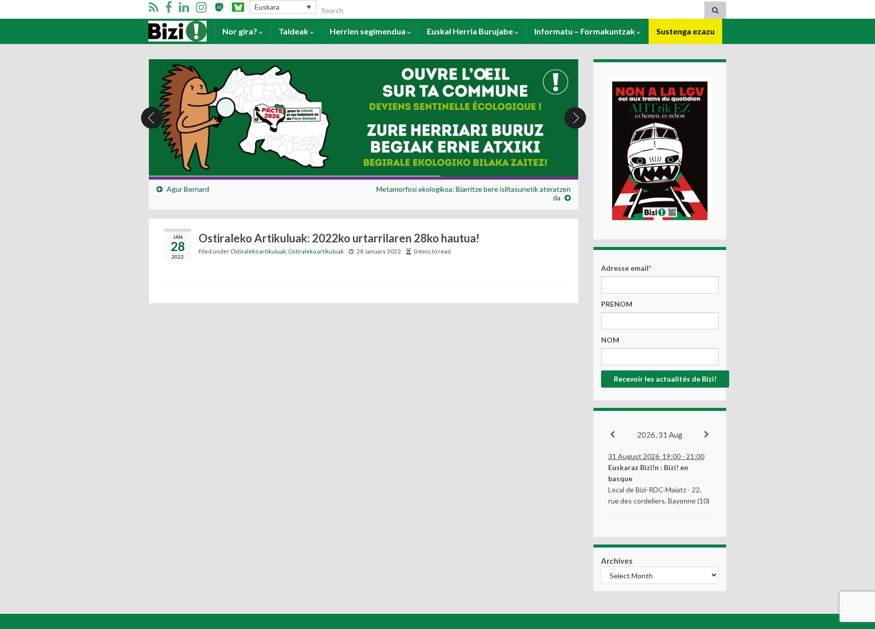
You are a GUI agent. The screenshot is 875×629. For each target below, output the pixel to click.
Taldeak (294, 31)
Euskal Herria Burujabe (470, 31)
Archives (616, 560)
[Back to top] (852, 568)
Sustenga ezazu (685, 31)
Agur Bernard (188, 189)
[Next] (707, 435)
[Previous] (613, 435)
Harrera (164, 31)
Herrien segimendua (368, 31)
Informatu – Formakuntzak (585, 31)
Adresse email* (626, 268)
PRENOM (616, 304)
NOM (610, 340)
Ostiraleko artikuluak (258, 251)
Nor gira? (240, 31)
